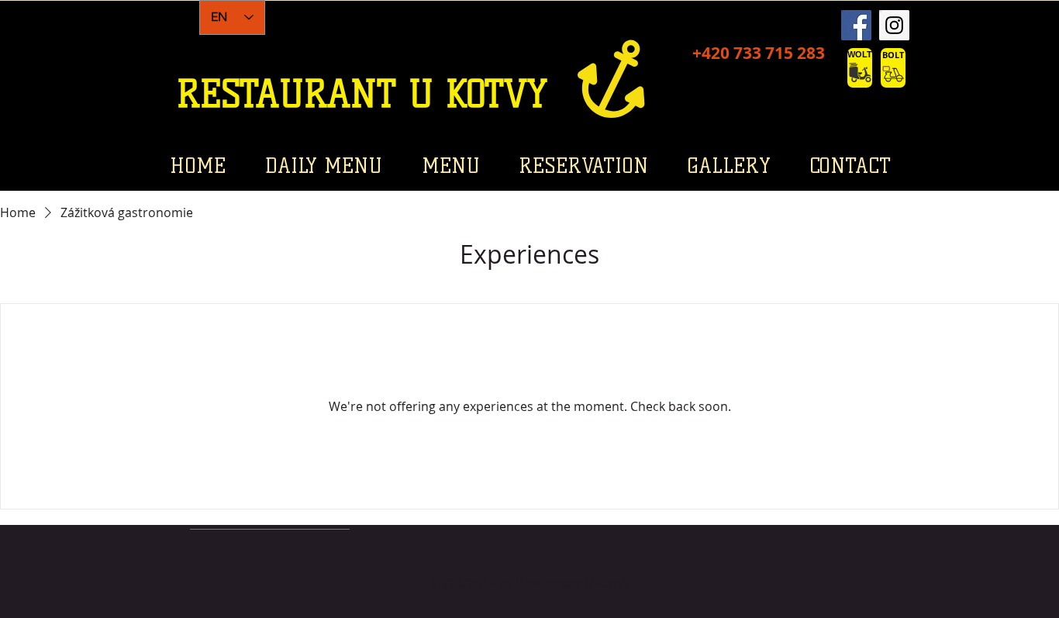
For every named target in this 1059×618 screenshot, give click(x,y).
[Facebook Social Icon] (856, 25)
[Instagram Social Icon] (894, 25)
